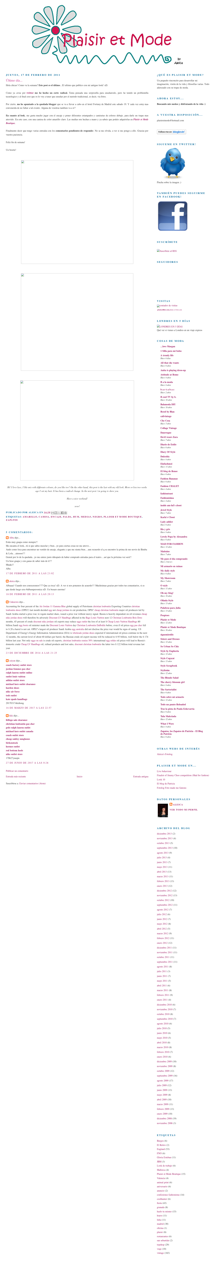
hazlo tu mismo (164, 1211)
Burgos (160, 1140)
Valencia (161, 1178)
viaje (159, 1248)
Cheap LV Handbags (30, 644)
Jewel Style (166, 510)
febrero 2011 (163, 995)
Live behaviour (164, 771)
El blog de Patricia (166, 783)
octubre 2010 (163, 1014)
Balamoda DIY (168, 404)
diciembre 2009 (164, 1061)
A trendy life (166, 355)
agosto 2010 (162, 1023)
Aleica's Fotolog (164, 754)
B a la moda (166, 382)
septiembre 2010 (165, 1018)
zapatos (12, 520)
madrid (160, 1223)
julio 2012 (162, 914)
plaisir (160, 1232)
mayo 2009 (162, 1094)
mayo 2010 (162, 1037)
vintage (160, 1252)
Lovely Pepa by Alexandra (173, 536)
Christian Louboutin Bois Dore (127, 617)
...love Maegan (167, 346)
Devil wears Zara (169, 437)
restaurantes (162, 1236)
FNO (159, 1153)
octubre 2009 (163, 1070)
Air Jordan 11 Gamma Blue (52, 606)
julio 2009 (162, 1085)
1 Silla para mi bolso (171, 351)
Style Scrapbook (168, 665)
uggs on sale (37, 640)
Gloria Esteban (164, 1157)
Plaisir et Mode (168, 619)
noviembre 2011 (164, 952)
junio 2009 (162, 1090)
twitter (30, 93)
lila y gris (165, 529)
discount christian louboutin (88, 644)
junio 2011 (162, 976)
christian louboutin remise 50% (78, 640)
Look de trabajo (164, 1165)
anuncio (160, 1190)
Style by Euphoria (169, 651)
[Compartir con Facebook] (62, 512)
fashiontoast (166, 493)
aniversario (162, 1186)
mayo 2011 (162, 980)
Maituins (165, 551)
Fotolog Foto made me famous (171, 787)
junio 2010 (162, 1033)
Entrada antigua (140, 776)
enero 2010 (162, 1056)
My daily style (167, 570)
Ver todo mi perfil (184, 809)
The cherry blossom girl (172, 682)
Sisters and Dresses (170, 639)
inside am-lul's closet (171, 505)
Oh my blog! (166, 593)
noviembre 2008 (164, 1123)
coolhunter (162, 1198)
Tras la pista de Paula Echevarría (177, 709)
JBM (159, 1161)
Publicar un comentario (17, 770)
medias (86, 516)
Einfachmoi (166, 463)
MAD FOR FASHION (171, 544)
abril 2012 (162, 928)
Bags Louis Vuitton (95, 617)
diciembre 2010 (164, 1004)
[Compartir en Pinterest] (65, 512)
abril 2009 (162, 1099)
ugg (50, 610)
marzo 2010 (162, 1047)
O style (164, 585)
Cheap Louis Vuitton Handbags (122, 621)
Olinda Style (166, 600)
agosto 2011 (162, 966)
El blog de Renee (169, 471)
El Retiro (161, 1145)
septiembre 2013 (165, 847)
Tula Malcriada (168, 716)
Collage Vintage (168, 428)
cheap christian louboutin (106, 610)
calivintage (165, 416)
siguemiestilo (166, 634)
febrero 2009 (163, 1109)
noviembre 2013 (164, 838)
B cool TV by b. (168, 397)
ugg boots (23, 625)
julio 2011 (162, 971)
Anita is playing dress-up (173, 370)
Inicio (79, 776)
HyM (76, 516)
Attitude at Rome (169, 374)
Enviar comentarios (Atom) (32, 783)
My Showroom (167, 578)
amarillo (30, 516)
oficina (160, 1228)
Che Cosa (165, 420)
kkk (11, 715)
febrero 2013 (163, 881)
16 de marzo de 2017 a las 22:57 (29, 707)
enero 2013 (162, 885)
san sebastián (163, 1240)
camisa (44, 516)
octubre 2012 (163, 900)
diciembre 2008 (164, 1118)
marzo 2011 (162, 990)
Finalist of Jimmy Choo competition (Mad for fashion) (183, 775)
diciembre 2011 (164, 947)
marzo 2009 (162, 1104)
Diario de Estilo (168, 444)
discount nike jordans (43, 621)
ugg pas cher (136, 625)
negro (97, 516)
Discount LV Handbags (60, 617)
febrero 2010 (163, 1052)
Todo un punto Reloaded (173, 704)
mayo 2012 (162, 923)
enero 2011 (162, 999)
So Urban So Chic (169, 646)
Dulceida (164, 456)
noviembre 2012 (164, 895)
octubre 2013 (163, 843)
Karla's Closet (167, 517)
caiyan (12, 660)
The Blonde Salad (169, 677)
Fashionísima (167, 498)
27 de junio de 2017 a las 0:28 (27, 762)
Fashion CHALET (169, 486)
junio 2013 (162, 862)
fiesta (159, 1203)
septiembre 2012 (165, 904)
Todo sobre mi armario (172, 697)
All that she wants (169, 362)
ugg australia (78, 629)
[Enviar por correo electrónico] (52, 512)
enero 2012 (162, 942)
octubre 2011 (163, 957)
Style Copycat (167, 658)
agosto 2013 (162, 852)
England (161, 1149)
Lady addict (166, 521)
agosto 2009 (162, 1080)
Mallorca (161, 1169)
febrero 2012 (163, 938)
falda (67, 516)
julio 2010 (162, 1028)
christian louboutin (102, 606)
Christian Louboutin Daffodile (91, 625)
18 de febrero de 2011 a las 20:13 (30, 594)
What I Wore (167, 723)
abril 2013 (162, 871)
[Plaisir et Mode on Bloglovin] (171, 133)
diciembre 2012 (164, 890)
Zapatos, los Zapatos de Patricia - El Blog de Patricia (181, 732)
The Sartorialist (168, 689)
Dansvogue (165, 432)
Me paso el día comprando (173, 558)
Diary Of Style (167, 452)
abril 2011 (162, 985)
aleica (12, 581)
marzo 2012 (162, 933)
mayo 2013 (162, 866)
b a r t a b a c (167, 389)
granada (160, 1207)
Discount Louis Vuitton (61, 625)
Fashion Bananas (169, 478)
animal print (163, 1182)
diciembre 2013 (164, 833)
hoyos (159, 1215)
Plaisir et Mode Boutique (123, 516)
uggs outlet (82, 621)
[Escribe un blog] (56, 512)
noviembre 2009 (164, 1066)
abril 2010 (162, 1042)
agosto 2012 (162, 909)
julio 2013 (162, 857)
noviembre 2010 (164, 1009)
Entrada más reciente (16, 776)
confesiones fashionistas (168, 1194)
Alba (11, 537)
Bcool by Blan (167, 411)
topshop (160, 1244)
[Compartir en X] (59, 512)
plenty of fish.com (175, 309)
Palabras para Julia (170, 608)
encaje (56, 516)
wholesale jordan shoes (83, 632)
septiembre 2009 (165, 1075)
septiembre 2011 (165, 961)
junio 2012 (162, 919)
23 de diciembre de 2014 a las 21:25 (31, 652)
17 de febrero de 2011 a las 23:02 (30, 573)
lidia (159, 1219)
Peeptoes (164, 615)
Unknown (14, 601)
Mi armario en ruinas (171, 566)
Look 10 (161, 779)
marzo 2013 (162, 876)
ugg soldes (111, 640)
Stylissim (165, 670)
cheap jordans (63, 610)
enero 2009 (162, 1113)
